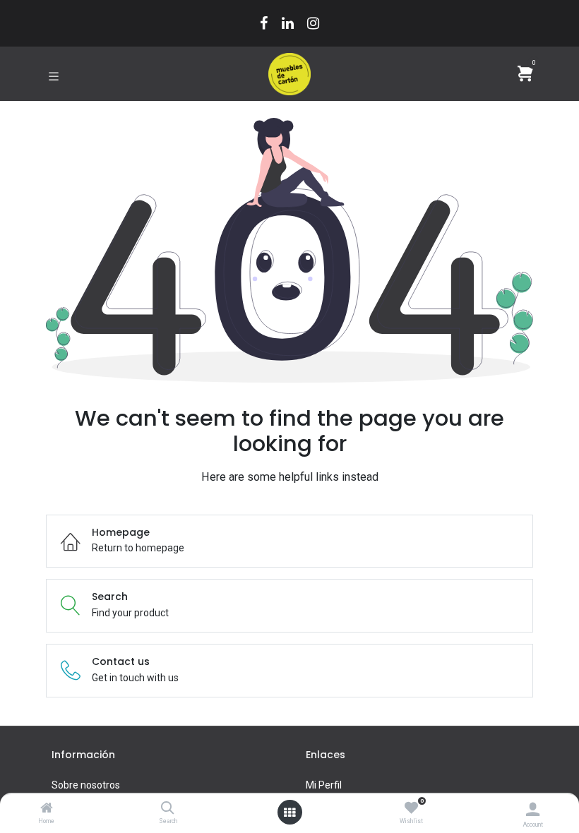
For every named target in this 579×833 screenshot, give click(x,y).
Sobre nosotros (86, 785)
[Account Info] (532, 809)
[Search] (167, 809)
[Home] (46, 809)
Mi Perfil (324, 785)
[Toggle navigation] (53, 74)
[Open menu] (289, 812)
